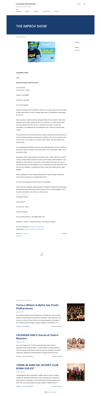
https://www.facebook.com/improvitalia (33, 229)
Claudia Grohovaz (26, 4)
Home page (18, 11)
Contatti (56, 11)
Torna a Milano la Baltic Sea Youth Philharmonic (37, 306)
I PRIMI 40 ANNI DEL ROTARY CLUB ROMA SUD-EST (37, 366)
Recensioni (36, 11)
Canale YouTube (46, 11)
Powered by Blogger (51, 392)
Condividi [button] (77, 42)
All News (27, 11)
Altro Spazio (77, 50)
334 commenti (26, 326)
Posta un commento (27, 356)
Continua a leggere (56, 326)
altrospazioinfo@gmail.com (36, 226)
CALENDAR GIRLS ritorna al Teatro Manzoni (37, 336)
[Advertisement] (39, 282)
